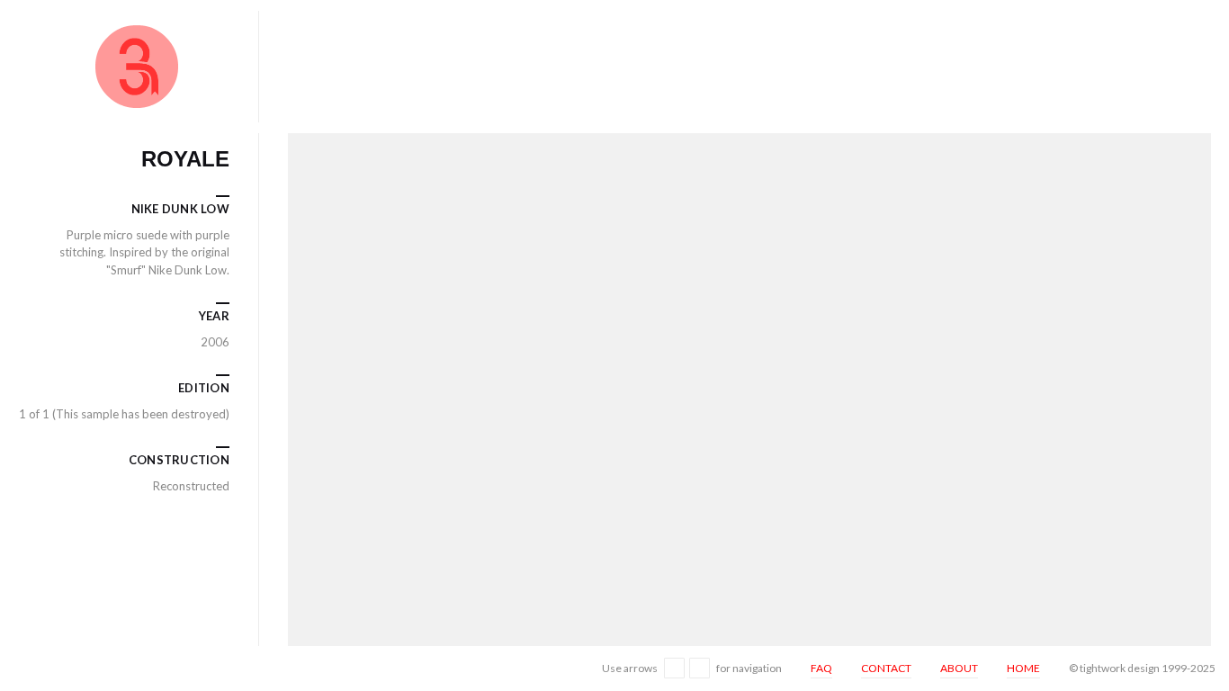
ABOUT (959, 668)
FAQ (821, 668)
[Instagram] (21, 668)
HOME (1023, 668)
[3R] (136, 66)
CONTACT (886, 668)
